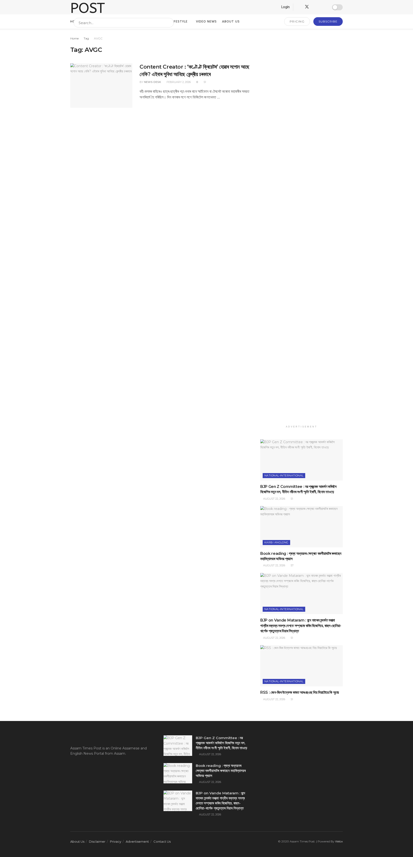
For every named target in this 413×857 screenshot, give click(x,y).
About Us (77, 841)
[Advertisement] (301, 229)
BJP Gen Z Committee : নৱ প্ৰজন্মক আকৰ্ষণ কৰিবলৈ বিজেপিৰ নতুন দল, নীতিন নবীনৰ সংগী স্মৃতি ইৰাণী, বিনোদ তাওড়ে (221, 743)
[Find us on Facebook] (298, 7)
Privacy (115, 841)
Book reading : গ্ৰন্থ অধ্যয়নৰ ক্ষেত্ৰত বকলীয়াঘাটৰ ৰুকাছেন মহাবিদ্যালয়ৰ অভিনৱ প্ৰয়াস (221, 770)
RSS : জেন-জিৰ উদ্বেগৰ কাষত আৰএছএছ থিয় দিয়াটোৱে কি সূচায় (299, 692)
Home (74, 38)
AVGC (98, 38)
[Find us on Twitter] (307, 7)
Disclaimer (97, 841)
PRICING (297, 21)
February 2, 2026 (178, 82)
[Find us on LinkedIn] (315, 7)
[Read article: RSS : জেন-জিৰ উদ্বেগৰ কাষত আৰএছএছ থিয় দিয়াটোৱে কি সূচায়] (301, 666)
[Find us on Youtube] (323, 7)
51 (204, 82)
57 (291, 565)
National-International (284, 475)
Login (285, 7)
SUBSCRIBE (328, 21)
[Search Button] (169, 22)
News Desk (152, 82)
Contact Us (162, 841)
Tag (86, 38)
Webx (339, 841)
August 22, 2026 (273, 498)
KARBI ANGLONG (276, 542)
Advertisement (137, 841)
